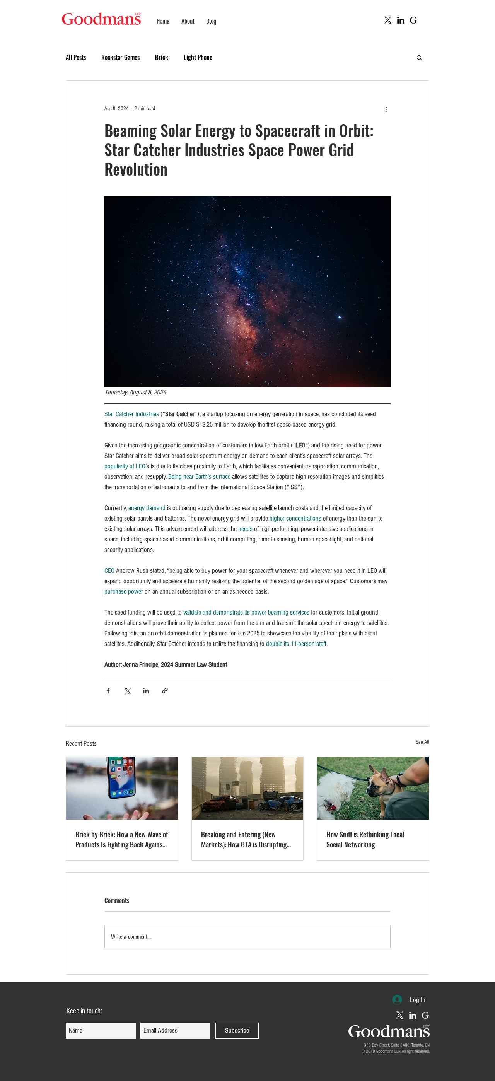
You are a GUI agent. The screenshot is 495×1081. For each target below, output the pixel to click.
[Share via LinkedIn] (146, 690)
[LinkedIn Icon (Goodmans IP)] (413, 1015)
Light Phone (198, 57)
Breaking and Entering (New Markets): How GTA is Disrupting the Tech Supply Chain (244, 839)
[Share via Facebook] (108, 690)
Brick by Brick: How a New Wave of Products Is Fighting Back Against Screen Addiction (121, 839)
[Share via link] (165, 690)
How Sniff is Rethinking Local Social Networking (365, 839)
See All (422, 742)
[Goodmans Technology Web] (425, 1015)
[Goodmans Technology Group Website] (413, 20)
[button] (419, 57)
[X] (388, 20)
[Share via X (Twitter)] (127, 690)
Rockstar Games (120, 57)
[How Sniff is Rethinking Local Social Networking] (373, 788)
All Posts (76, 57)
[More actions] (386, 108)
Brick (161, 57)
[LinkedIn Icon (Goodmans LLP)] (401, 20)
